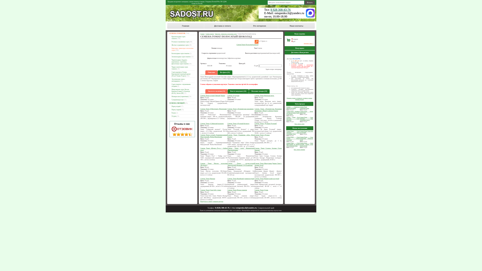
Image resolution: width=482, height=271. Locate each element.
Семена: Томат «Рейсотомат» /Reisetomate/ (213, 109)
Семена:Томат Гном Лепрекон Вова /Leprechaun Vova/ (293, 133)
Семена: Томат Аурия (261, 190)
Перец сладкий (176, 110)
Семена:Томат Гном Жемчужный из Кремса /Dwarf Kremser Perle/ (293, 144)
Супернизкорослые (178, 100)
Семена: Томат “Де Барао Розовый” (266, 123)
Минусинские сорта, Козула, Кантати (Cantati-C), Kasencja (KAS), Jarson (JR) (181, 91)
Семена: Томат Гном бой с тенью (210, 190)
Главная (185, 26)
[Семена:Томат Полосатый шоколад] (256, 43)
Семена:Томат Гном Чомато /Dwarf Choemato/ (293, 139)
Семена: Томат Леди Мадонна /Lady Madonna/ (293, 119)
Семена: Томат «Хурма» (262, 135)
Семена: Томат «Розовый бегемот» (238, 123)
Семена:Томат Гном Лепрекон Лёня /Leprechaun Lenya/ (306, 119)
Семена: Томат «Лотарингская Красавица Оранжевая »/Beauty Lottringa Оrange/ (268, 110)
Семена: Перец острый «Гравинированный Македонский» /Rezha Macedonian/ (213, 136)
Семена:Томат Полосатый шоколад (247, 45)
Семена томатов (177, 33)
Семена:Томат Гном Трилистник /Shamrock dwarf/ (306, 139)
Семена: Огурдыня (233, 95)
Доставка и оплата (222, 26)
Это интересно (259, 26)
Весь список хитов (299, 124)
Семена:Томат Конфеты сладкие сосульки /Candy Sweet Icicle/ (293, 113)
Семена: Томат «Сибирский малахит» (212, 123)
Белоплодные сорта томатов (180, 53)
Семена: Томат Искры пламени (237, 190)
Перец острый (176, 106)
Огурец (174, 116)
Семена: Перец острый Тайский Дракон (212, 95)
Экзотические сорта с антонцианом (178, 80)
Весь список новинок (299, 149)
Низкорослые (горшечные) (180, 96)
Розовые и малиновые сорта (180, 42)
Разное (174, 113)
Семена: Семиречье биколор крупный (293, 107)
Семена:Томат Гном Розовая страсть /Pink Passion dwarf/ (306, 144)
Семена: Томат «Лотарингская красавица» (240, 109)
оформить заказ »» (309, 43)
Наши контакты (296, 26)
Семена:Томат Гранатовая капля (304, 107)
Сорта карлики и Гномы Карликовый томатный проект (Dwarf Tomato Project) (181, 74)
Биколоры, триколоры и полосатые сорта (226, 34)
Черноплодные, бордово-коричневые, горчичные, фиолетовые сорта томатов (180, 62)
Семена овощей (177, 103)
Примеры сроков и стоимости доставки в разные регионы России (299, 98)
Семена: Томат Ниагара (207, 179)
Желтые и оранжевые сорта (180, 45)
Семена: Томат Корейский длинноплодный (240, 179)
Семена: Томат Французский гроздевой (267, 179)
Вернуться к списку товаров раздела (211, 201)
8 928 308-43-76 (280, 9)
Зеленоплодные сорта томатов (181, 57)
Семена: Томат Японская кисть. (264, 95)
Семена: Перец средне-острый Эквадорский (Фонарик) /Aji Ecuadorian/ (241, 164)
